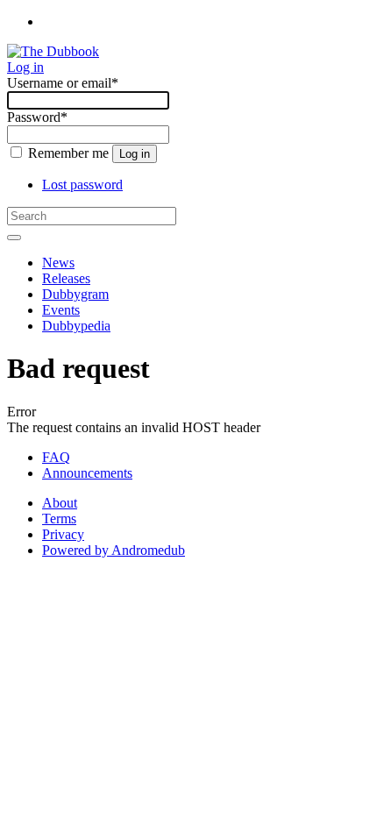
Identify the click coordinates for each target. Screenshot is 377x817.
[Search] (14, 237)
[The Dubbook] (53, 51)
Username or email (62, 82)
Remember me (68, 153)
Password (37, 117)
